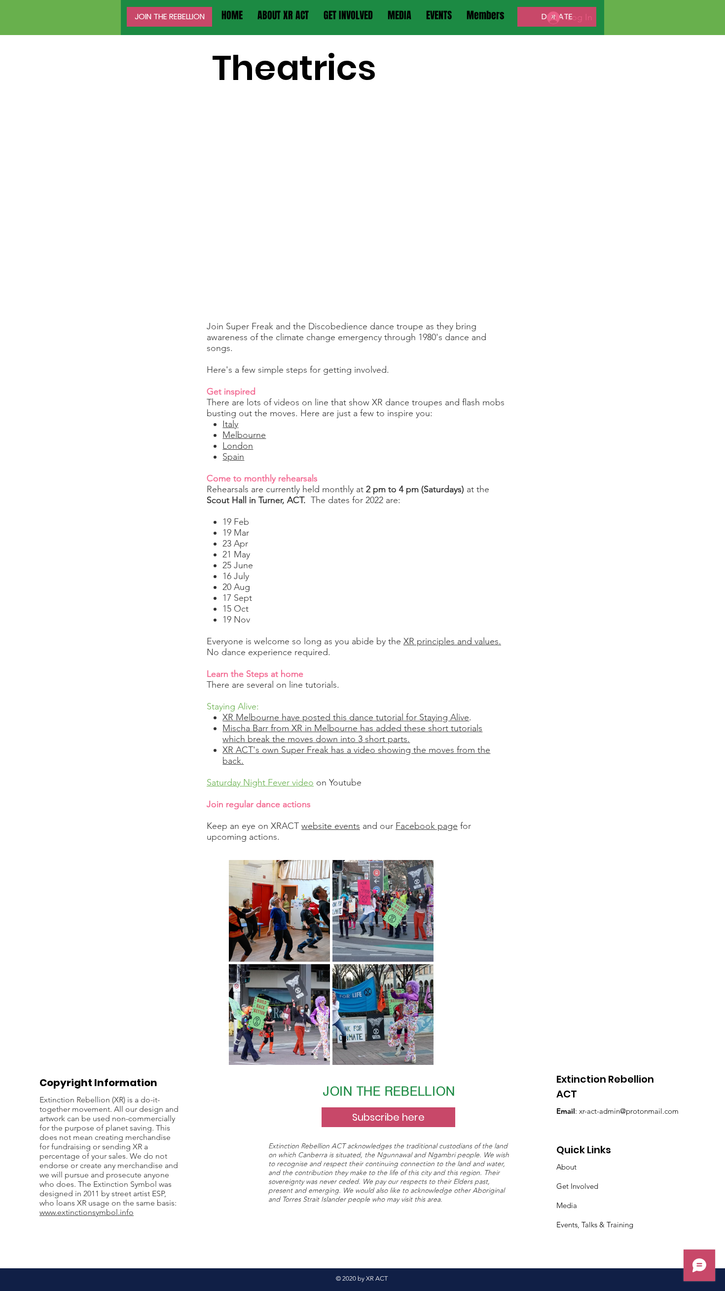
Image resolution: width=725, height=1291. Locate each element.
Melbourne (244, 435)
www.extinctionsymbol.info (86, 1212)
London (237, 445)
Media (566, 1205)
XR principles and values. (452, 641)
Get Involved (577, 1186)
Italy (230, 424)
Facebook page (427, 826)
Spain (233, 456)
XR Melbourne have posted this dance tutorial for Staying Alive (345, 717)
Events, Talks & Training (594, 1224)
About (566, 1167)
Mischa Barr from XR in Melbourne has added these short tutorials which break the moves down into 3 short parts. (352, 733)
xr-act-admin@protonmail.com (629, 1111)
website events (330, 826)
